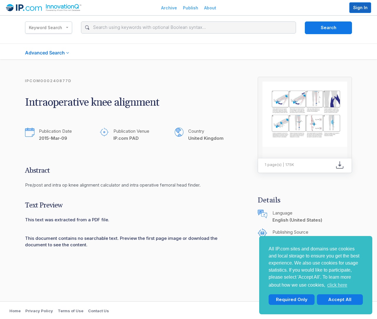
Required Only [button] (291, 299)
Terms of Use (70, 310)
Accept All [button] (339, 299)
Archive (169, 7)
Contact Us (98, 310)
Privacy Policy (39, 310)
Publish (190, 7)
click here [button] (337, 285)
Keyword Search (45, 27)
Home (15, 310)
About (210, 7)
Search (328, 27)
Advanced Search (45, 53)
